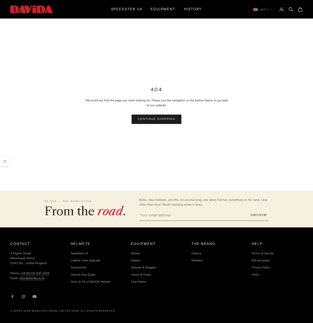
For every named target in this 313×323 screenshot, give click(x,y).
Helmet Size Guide (83, 275)
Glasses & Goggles (143, 267)
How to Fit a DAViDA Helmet (90, 282)
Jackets (135, 260)
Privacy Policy (261, 267)
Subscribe (259, 215)
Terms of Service (263, 253)
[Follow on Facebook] (12, 296)
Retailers (197, 260)
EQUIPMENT (163, 9)
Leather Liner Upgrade (85, 260)
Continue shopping (156, 119)
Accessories (78, 267)
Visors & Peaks (141, 275)
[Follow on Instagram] (23, 296)
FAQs (255, 275)
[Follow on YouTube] (34, 296)
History (196, 253)
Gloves (135, 253)
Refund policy (261, 260)
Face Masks (138, 282)
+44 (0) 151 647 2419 (34, 273)
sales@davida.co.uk (32, 278)
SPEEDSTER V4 (126, 9)
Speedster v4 (79, 253)
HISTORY (193, 9)
